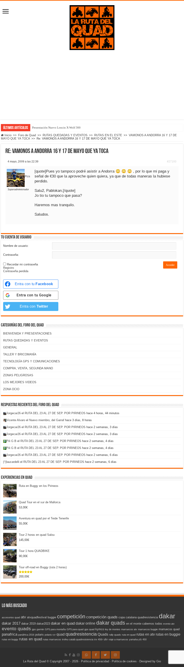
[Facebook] (69, 655)
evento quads (16, 628)
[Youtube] (74, 655)
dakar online (85, 623)
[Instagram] (115, 655)
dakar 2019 (28, 623)
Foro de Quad (27, 135)
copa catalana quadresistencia (138, 617)
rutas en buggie (168, 634)
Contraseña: (11, 254)
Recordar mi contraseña (22, 264)
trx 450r (98, 639)
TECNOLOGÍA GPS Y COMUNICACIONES (31, 361)
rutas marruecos (52, 639)
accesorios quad (11, 617)
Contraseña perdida (15, 271)
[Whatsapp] (86, 655)
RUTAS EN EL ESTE (108, 135)
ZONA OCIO (11, 389)
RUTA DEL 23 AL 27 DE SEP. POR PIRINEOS (55, 413)
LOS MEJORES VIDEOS (19, 382)
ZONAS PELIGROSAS (18, 375)
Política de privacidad (95, 661)
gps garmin (38, 629)
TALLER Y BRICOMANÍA (19, 354)
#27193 (171, 161)
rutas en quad (30, 639)
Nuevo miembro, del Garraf (46, 420)
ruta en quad (129, 634)
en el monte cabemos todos (144, 623)
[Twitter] (105, 655)
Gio (158, 661)
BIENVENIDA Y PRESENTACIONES (27, 333)
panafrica (9, 634)
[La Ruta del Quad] (92, 26)
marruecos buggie (148, 629)
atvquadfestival (37, 617)
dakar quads (110, 623)
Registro (8, 267)
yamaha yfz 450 (138, 639)
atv (23, 617)
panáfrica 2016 (26, 634)
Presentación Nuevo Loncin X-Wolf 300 (56, 127)
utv (106, 639)
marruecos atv (129, 629)
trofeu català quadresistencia (77, 639)
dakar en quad (63, 623)
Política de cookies (124, 661)
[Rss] (66, 655)
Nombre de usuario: (15, 245)
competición (71, 616)
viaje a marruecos (118, 639)
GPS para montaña (55, 629)
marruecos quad (169, 629)
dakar (167, 616)
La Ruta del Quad (34, 661)
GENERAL (10, 347)
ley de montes (112, 629)
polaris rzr (50, 634)
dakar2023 (43, 623)
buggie (52, 617)
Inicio (7, 135)
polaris (39, 634)
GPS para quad (75, 629)
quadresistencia (81, 634)
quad (61, 634)
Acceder (170, 265)
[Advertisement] (92, 88)
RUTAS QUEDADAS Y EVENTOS (65, 135)
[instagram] (78, 655)
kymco (99, 629)
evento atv (169, 623)
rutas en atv (145, 634)
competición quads (102, 617)
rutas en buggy (10, 639)
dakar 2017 (11, 623)
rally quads (115, 634)
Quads (103, 634)
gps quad (89, 629)
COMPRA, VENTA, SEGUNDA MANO (28, 368)
